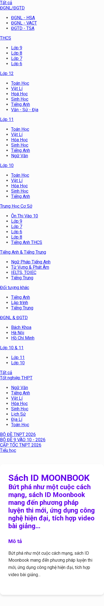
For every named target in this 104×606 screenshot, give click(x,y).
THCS (5, 38)
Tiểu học (8, 450)
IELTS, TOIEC (23, 272)
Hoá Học (19, 93)
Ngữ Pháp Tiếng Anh (30, 262)
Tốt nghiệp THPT (16, 377)
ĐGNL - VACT (24, 23)
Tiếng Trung (22, 277)
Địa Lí (16, 419)
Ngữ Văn (19, 155)
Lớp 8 (16, 53)
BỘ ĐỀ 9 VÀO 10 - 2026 (22, 439)
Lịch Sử (18, 414)
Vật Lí (16, 88)
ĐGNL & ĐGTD (14, 317)
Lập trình (19, 302)
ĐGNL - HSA (23, 17)
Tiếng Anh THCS (26, 242)
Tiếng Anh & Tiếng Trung (23, 252)
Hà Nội (17, 332)
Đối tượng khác (14, 287)
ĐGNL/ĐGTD (12, 8)
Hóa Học (19, 139)
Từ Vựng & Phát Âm (30, 267)
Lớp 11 (7, 119)
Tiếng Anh (20, 104)
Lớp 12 (7, 73)
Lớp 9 (16, 47)
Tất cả (6, 2)
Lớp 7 (16, 58)
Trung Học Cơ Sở (16, 206)
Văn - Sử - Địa (24, 109)
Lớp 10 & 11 (12, 347)
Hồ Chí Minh (22, 338)
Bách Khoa (21, 327)
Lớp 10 (7, 165)
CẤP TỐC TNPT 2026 (20, 445)
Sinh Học (19, 99)
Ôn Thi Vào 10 (24, 216)
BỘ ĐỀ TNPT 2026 (18, 434)
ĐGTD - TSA (22, 28)
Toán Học (20, 83)
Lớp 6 (16, 63)
